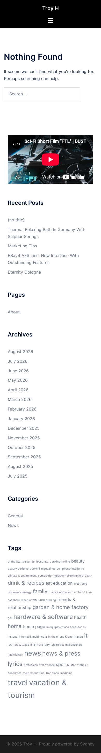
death (88, 575)
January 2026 (21, 418)
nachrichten (15, 654)
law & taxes (21, 644)
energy (27, 592)
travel (18, 682)
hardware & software (43, 616)
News (13, 525)
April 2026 (18, 389)
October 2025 (21, 447)
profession (31, 665)
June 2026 (18, 370)
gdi (10, 618)
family (40, 591)
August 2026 (20, 351)
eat (49, 583)
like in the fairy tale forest (47, 644)
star (73, 665)
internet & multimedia (33, 636)
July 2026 (17, 361)
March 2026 (20, 399)
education (63, 583)
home (14, 626)
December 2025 (24, 428)
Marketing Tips (22, 245)
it (86, 635)
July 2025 (17, 476)
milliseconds (73, 644)
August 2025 (20, 466)
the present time (33, 673)
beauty (78, 561)
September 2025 (24, 456)
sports (62, 664)
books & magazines (42, 568)
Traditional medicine (59, 673)
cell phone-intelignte (70, 568)
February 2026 (22, 409)
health (80, 617)
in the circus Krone (60, 636)
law (10, 644)
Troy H (50, 8)
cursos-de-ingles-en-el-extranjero (60, 575)
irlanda (78, 636)
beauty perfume (18, 568)
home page (34, 626)
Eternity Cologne (24, 272)
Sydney (87, 744)
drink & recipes (26, 583)
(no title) (16, 219)
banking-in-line (60, 561)
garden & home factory (61, 607)
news (32, 653)
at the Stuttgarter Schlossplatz (28, 561)
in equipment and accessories (66, 627)
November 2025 (24, 437)
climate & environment (22, 575)
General (15, 515)
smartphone (47, 665)
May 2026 (18, 380)
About (14, 311)
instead (13, 636)
